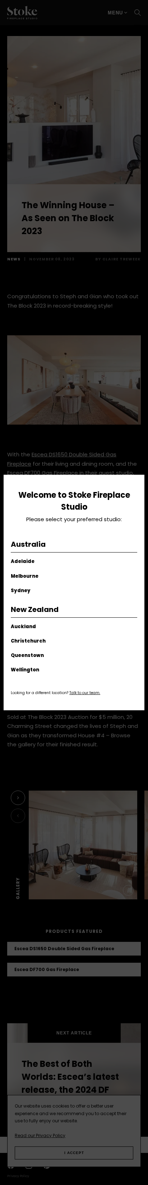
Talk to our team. (84, 693)
